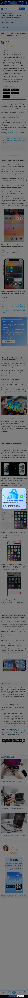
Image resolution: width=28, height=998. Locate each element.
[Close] (4, 489)
